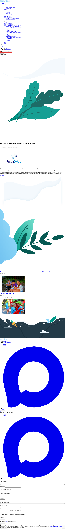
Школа (3, 3)
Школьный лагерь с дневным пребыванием (12, 26)
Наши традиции (8, 6)
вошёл (7, 521)
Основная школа (8, 11)
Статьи (5, 43)
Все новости (2, 175)
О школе (5, 4)
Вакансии (5, 20)
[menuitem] (3, 56)
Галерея (3, 44)
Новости (5, 42)
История (7, 5)
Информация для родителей (8, 23)
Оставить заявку (2, 54)
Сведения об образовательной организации (12, 18)
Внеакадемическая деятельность (10, 14)
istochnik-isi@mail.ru (8, 49)
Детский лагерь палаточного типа (11, 31)
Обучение (5, 9)
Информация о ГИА (9, 13)
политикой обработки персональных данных (56, 526)
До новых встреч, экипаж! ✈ (7, 293)
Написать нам (2, 410)
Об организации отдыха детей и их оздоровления (14, 27)
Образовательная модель (9, 10)
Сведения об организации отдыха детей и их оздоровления (13, 25)
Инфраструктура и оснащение (10, 7)
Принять (5, 528)
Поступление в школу (7, 16)
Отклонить (2, 528)
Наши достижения (6, 15)
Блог (3, 41)
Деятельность (9, 38)
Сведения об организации (8, 17)
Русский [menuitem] (3, 56)
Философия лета (6, 22)
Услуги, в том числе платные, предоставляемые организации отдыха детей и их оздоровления (21, 29)
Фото (4, 45)
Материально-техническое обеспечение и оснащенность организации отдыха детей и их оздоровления (23, 28)
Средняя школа (8, 12)
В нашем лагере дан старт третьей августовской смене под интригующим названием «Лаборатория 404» (25, 271)
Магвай (7, 480)
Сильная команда (8, 8)
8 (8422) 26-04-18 (7, 48)
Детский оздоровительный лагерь (11, 36)
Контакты (8, 30)
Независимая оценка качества (10, 19)
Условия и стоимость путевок (8, 24)
